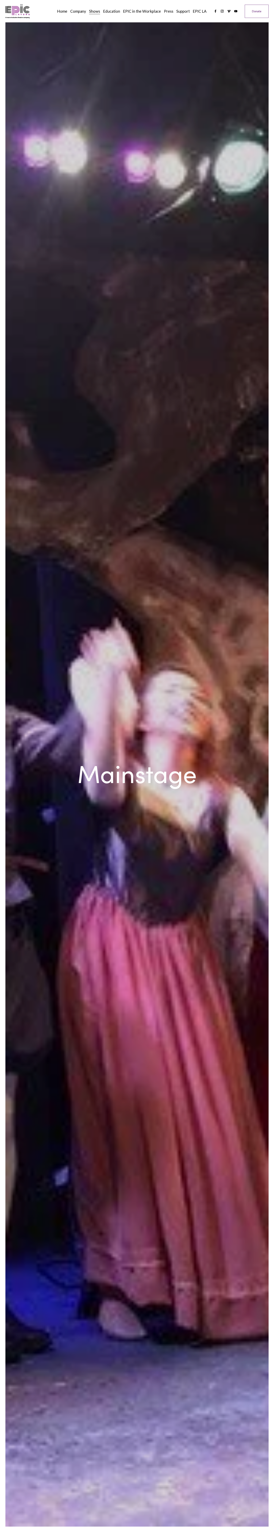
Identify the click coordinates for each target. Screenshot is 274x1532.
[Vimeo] (229, 11)
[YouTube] (236, 11)
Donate (256, 11)
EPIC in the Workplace (142, 11)
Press (168, 11)
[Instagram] (222, 11)
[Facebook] (215, 11)
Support (183, 11)
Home (62, 11)
